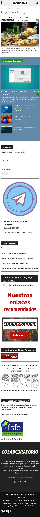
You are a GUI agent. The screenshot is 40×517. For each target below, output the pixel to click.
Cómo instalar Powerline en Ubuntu (24, 127)
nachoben (4, 253)
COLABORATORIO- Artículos (22, 233)
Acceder (4, 174)
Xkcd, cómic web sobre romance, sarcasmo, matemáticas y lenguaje (22, 368)
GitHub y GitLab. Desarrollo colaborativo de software (22, 268)
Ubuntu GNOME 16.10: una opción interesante (20, 91)
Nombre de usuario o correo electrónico (13, 152)
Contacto (31, 494)
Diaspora (31, 471)
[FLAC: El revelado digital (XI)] (6, 119)
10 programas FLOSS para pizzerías (15, 17)
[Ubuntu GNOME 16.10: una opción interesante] (20, 77)
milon (2, 268)
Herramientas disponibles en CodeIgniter (22, 258)
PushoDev (4, 258)
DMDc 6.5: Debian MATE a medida (18, 263)
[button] (36, 3)
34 (37, 94)
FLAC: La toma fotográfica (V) (19, 248)
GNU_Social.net (20, 473)
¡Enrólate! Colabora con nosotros (16, 494)
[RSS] (20, 482)
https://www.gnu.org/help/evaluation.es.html (15, 414)
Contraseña (4, 160)
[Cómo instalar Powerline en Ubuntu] (6, 130)
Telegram (25, 471)
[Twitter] (25, 482)
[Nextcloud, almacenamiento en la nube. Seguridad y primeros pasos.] (6, 109)
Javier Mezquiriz (7, 20)
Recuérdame (7, 170)
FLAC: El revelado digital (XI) (22, 116)
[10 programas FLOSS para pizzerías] (20, 34)
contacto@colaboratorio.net (24, 477)
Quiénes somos (20, 497)
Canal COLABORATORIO (12, 228)
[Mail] (15, 482)
